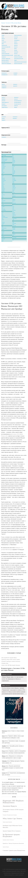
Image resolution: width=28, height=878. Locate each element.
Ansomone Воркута (10, 806)
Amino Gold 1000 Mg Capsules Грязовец (11, 665)
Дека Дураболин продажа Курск (9, 657)
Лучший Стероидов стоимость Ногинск (11, 661)
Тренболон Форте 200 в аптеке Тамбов (11, 659)
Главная (3, 23)
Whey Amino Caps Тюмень (12, 818)
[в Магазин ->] (14, 698)
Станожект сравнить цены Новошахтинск (14, 850)
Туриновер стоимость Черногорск (8, 839)
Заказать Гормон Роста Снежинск (12, 831)
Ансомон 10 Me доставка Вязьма (13, 23)
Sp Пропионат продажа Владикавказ (11, 835)
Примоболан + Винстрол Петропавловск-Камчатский (13, 843)
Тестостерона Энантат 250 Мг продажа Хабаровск (13, 810)
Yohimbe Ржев (5, 663)
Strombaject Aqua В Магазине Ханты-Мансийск (12, 826)
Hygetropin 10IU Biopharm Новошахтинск (13, 802)
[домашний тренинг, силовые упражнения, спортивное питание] (14, 5)
